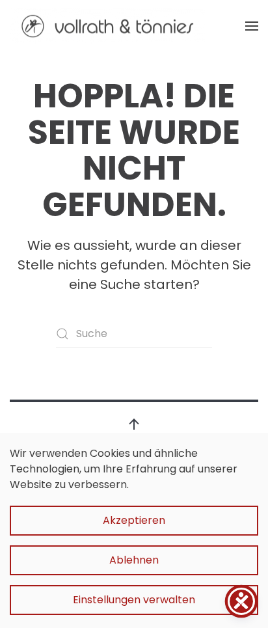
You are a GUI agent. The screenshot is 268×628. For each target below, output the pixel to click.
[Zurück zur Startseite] (107, 26)
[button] (251, 26)
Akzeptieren (134, 520)
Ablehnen (134, 560)
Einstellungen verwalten (134, 599)
